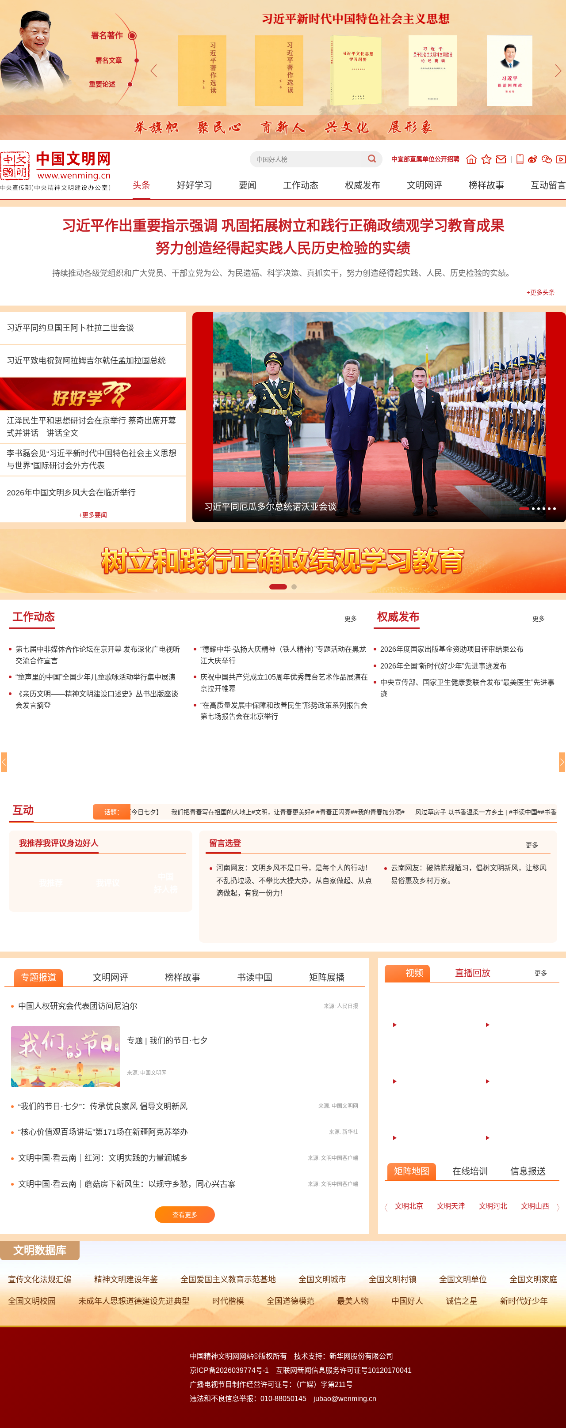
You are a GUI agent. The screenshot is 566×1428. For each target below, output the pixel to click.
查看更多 (184, 1214)
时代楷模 (228, 1301)
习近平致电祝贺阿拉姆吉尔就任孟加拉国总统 (86, 360)
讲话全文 (62, 433)
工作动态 (300, 185)
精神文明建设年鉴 (126, 1279)
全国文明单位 (463, 1279)
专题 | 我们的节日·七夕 (167, 1040)
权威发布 (362, 185)
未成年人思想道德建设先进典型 (134, 1301)
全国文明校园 (32, 1301)
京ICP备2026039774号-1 (229, 1370)
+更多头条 (541, 292)
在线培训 (470, 1171)
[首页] (471, 159)
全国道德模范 (290, 1301)
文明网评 (424, 185)
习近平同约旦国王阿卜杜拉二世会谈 (70, 328)
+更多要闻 (93, 514)
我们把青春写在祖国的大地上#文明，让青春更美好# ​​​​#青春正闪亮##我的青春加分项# (259, 812)
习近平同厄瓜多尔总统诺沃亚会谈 (270, 507)
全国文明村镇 (393, 1279)
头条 (141, 185)
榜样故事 (486, 185)
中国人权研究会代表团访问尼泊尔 (78, 1006)
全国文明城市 (322, 1279)
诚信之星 (462, 1301)
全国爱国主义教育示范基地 (228, 1279)
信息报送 (528, 1171)
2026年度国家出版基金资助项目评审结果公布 (452, 649)
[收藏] (486, 159)
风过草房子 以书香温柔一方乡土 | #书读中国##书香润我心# (468, 812)
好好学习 (194, 185)
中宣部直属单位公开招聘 (425, 158)
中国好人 (407, 1301)
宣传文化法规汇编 (40, 1279)
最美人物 (353, 1301)
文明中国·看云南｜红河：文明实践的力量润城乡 (103, 1158)
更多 (350, 618)
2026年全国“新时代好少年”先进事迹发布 (443, 666)
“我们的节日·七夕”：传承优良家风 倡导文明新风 (102, 1106)
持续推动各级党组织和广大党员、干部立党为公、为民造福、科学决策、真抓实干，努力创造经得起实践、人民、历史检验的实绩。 (283, 273)
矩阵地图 (411, 1171)
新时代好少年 (524, 1301)
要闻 (247, 185)
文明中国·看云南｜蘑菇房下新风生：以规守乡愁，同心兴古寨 (127, 1184)
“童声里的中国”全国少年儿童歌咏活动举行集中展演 (95, 677)
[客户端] (520, 159)
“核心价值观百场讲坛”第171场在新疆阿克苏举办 (103, 1132)
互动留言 (548, 185)
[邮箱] (501, 159)
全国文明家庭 (533, 1279)
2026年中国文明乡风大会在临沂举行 (71, 492)
